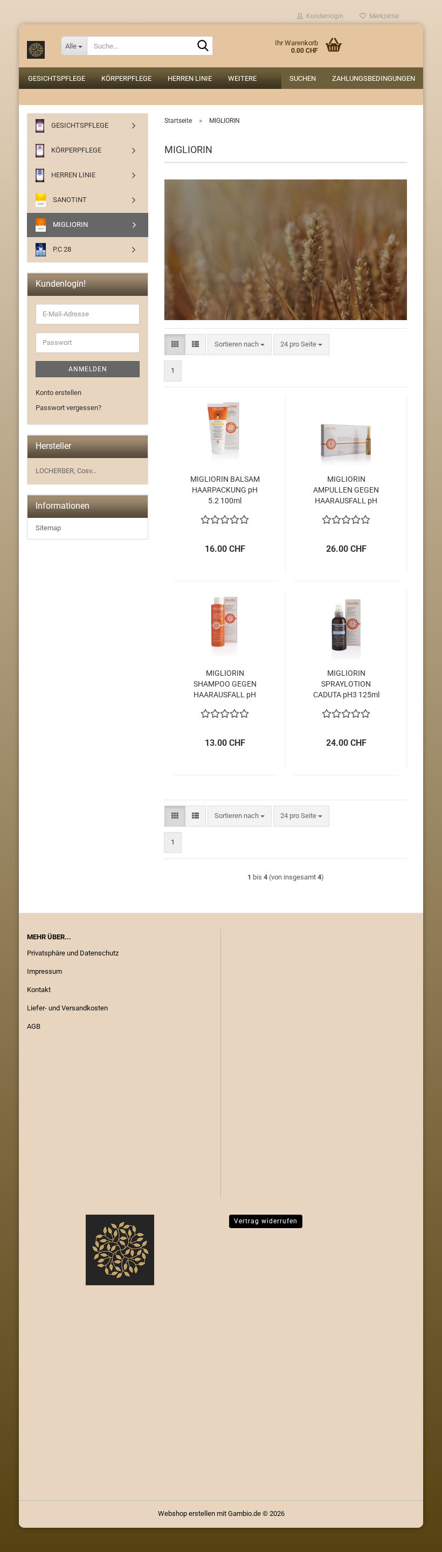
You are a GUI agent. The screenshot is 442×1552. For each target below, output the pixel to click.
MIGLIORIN (69, 224)
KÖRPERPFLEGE (126, 78)
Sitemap (48, 528)
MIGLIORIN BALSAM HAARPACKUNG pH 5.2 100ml (225, 490)
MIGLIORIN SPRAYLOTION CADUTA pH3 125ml (346, 684)
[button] (174, 344)
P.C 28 (61, 249)
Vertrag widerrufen (266, 1221)
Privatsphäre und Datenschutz (73, 953)
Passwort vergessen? (68, 408)
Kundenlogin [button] (323, 16)
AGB (33, 1026)
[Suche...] (202, 46)
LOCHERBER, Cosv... (66, 471)
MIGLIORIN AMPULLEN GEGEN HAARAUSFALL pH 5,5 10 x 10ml (346, 490)
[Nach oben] (412, 1536)
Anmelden (87, 369)
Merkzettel (382, 16)
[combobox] (240, 344)
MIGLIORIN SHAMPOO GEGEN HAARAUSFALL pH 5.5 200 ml (225, 684)
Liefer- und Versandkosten (67, 1008)
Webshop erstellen (186, 1513)
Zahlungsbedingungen (373, 78)
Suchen (302, 78)
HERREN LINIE (190, 78)
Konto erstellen (58, 393)
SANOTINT (69, 200)
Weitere (242, 78)
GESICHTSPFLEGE (56, 78)
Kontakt (39, 990)
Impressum (44, 971)
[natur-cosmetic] (36, 45)
